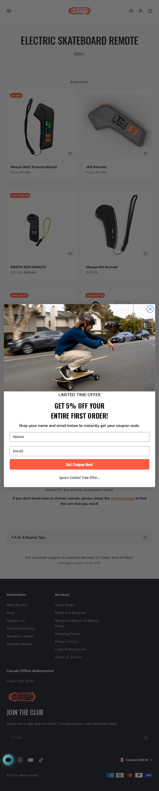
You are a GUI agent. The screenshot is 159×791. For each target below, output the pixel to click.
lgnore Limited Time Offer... (79, 477)
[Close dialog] (150, 309)
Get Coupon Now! (79, 464)
